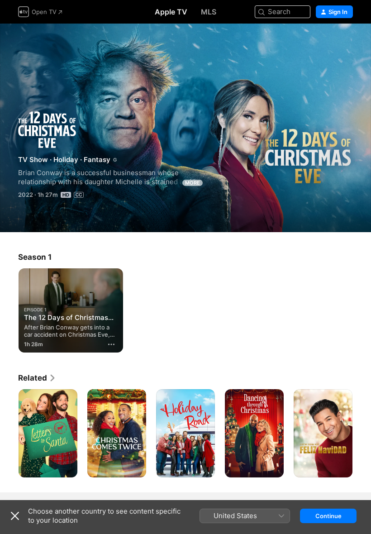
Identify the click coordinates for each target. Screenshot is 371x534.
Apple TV (171, 11)
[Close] (15, 516)
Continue (328, 516)
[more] (111, 344)
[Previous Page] (9, 433)
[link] (37, 378)
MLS (208, 11)
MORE (192, 183)
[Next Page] (362, 433)
